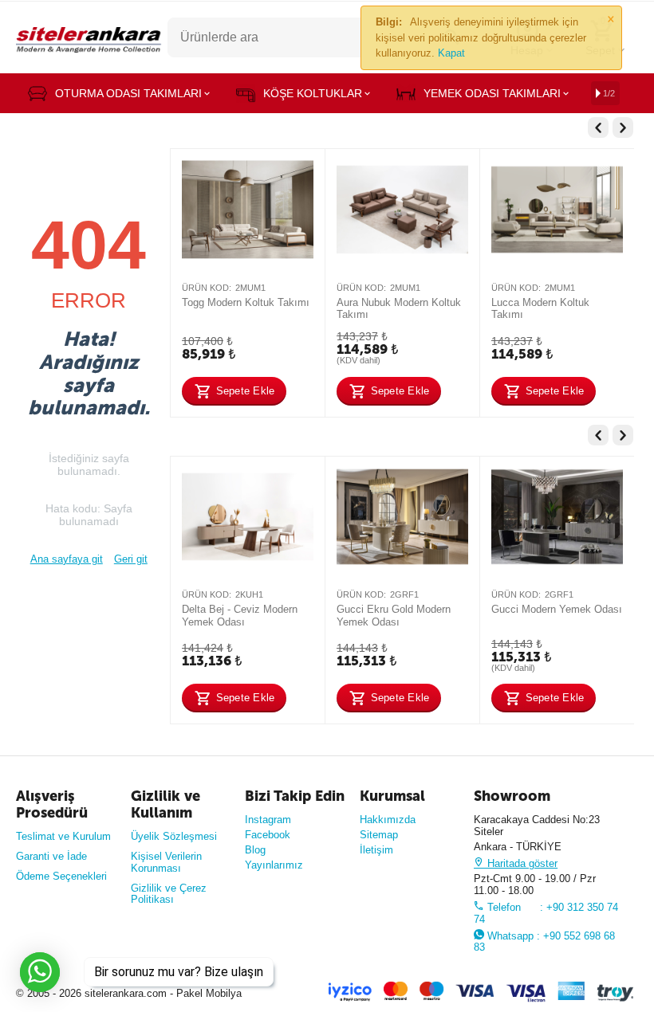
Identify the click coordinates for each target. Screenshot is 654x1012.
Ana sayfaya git (66, 559)
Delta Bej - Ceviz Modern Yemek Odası (239, 615)
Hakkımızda (388, 820)
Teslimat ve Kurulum (63, 836)
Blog (255, 850)
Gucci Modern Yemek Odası (556, 609)
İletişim (376, 850)
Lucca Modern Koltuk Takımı (540, 308)
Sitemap (379, 835)
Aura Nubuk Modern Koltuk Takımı (399, 308)
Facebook (267, 835)
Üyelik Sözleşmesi (174, 836)
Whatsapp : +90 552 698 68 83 (544, 942)
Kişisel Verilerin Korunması (166, 862)
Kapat (451, 53)
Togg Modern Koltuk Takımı (245, 302)
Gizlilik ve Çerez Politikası (169, 894)
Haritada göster (520, 863)
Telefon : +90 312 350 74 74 (546, 913)
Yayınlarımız (274, 865)
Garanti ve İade (51, 856)
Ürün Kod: (206, 287)
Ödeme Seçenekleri (61, 876)
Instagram (268, 820)
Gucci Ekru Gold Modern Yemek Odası (394, 615)
